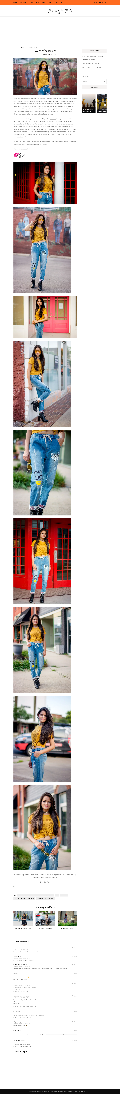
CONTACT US (58, 2)
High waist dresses (67, 928)
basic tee (53, 119)
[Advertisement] (60, 32)
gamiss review (49, 895)
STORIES (31, 2)
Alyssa (15, 973)
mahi (57, 895)
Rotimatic (85, 76)
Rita (14, 984)
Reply (75, 948)
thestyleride (40, 898)
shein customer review (20, 898)
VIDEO (50, 2)
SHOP (43, 2)
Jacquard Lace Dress (45, 928)
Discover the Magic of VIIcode (91, 63)
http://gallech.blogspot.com (20, 991)
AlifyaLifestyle (17, 1022)
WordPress (78, 1091)
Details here (59, 142)
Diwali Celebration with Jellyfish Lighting (94, 67)
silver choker (38, 134)
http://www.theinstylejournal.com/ (22, 1046)
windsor (20, 137)
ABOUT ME (23, 2)
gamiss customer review (37, 895)
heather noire (17, 1030)
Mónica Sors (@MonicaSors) (21, 996)
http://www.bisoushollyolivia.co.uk (22, 1017)
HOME (15, 2)
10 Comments (52, 54)
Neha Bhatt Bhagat (19, 1040)
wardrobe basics (49, 898)
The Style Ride (60, 11)
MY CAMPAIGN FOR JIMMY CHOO (29, 1006)
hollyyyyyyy (17, 1011)
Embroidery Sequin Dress (23, 928)
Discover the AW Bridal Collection (92, 72)
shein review (31, 898)
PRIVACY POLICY (86, 1091)
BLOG (37, 2)
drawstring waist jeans (23, 895)
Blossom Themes (62, 1091)
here (41, 129)
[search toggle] (106, 2)
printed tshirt (64, 895)
